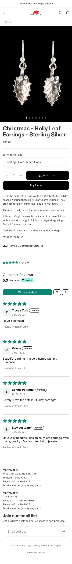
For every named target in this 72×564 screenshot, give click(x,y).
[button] (11, 262)
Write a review (27, 292)
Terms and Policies (36, 552)
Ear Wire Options (12, 154)
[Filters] (57, 292)
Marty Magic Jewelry (29, 545)
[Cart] (68, 13)
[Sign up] (64, 531)
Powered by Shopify (51, 545)
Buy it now (36, 185)
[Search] (60, 13)
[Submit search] (65, 22)
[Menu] (4, 13)
